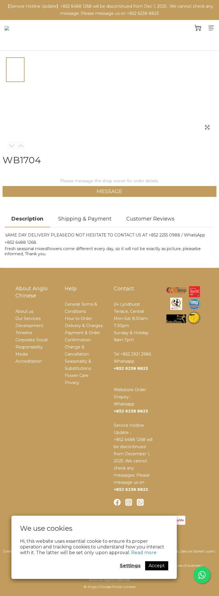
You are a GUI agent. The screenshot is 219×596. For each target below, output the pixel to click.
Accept (157, 565)
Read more (144, 552)
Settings (130, 565)
